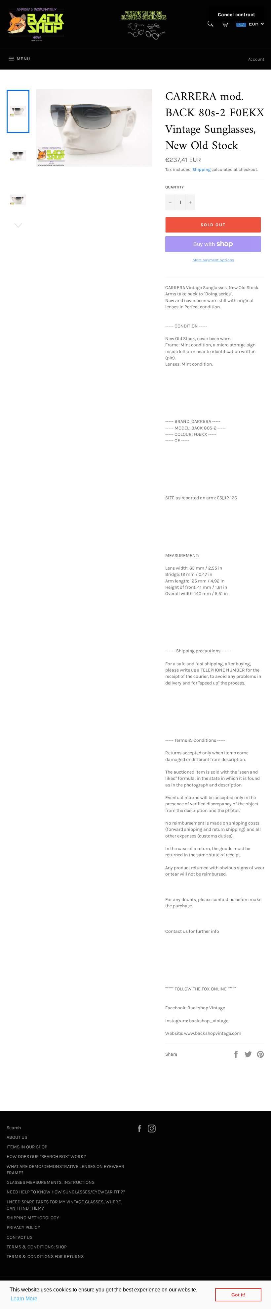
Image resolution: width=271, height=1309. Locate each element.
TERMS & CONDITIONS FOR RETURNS (45, 1256)
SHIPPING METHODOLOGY (33, 1218)
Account (256, 59)
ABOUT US (17, 1137)
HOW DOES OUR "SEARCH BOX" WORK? (46, 1156)
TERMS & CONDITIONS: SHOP (37, 1247)
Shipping (201, 169)
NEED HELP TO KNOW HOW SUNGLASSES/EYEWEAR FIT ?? (66, 1192)
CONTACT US (19, 1237)
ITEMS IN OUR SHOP (27, 1147)
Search (14, 1128)
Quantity (174, 187)
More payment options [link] (213, 260)
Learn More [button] (24, 1298)
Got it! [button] (238, 1294)
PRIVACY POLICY (23, 1227)
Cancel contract (236, 15)
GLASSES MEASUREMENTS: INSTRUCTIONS (51, 1182)
